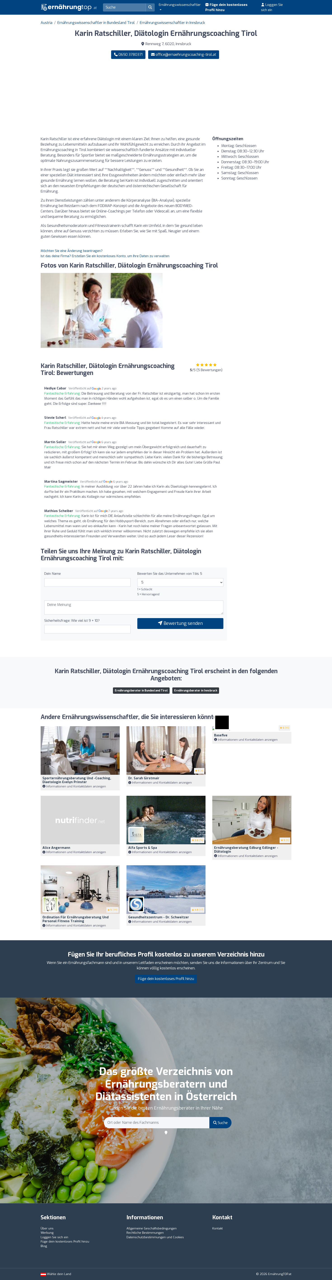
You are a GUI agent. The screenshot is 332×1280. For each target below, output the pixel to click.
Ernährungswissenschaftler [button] (180, 4)
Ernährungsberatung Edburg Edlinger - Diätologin (246, 850)
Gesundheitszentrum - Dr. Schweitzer (158, 917)
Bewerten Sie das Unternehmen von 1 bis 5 (169, 573)
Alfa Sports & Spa (142, 848)
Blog (44, 1246)
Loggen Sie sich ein (272, 7)
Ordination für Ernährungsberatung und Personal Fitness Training (75, 919)
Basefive (220, 735)
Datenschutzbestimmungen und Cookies (155, 1237)
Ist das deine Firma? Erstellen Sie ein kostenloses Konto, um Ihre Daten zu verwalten (105, 256)
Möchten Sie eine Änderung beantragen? (72, 251)
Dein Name (52, 573)
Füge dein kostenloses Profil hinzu (226, 7)
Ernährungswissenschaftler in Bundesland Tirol (96, 22)
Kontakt (217, 1228)
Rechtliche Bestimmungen (145, 1233)
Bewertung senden (182, 623)
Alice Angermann (56, 848)
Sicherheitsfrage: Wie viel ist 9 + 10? (72, 620)
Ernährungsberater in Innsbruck (195, 690)
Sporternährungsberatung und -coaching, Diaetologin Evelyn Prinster (76, 780)
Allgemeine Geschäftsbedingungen (151, 1228)
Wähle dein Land (58, 1274)
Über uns (47, 1228)
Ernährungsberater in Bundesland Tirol (141, 690)
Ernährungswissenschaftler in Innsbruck (172, 22)
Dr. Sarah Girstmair (143, 778)
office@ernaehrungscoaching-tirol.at (186, 54)
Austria (46, 22)
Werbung (47, 1233)
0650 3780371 (130, 54)
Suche (222, 1122)
